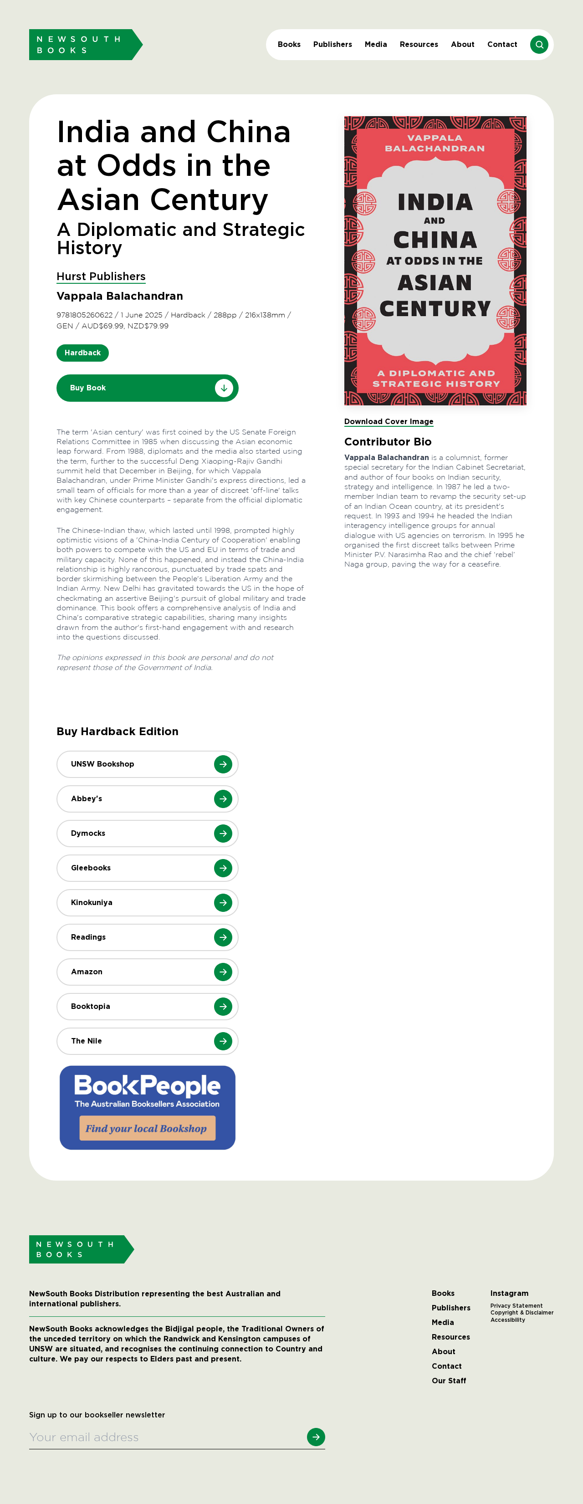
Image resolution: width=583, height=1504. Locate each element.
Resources (419, 44)
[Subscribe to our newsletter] (316, 1437)
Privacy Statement (517, 1306)
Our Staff (449, 1381)
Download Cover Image (389, 421)
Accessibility (508, 1320)
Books (289, 44)
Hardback (83, 353)
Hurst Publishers (101, 276)
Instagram (510, 1293)
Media (376, 44)
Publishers (332, 44)
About (463, 44)
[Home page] (86, 44)
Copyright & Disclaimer (522, 1312)
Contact (502, 44)
